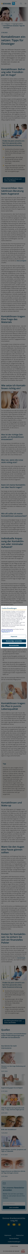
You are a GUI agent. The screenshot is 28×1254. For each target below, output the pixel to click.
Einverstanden (14, 645)
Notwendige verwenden (14, 641)
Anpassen (14, 636)
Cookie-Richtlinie (6, 630)
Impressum (5, 632)
